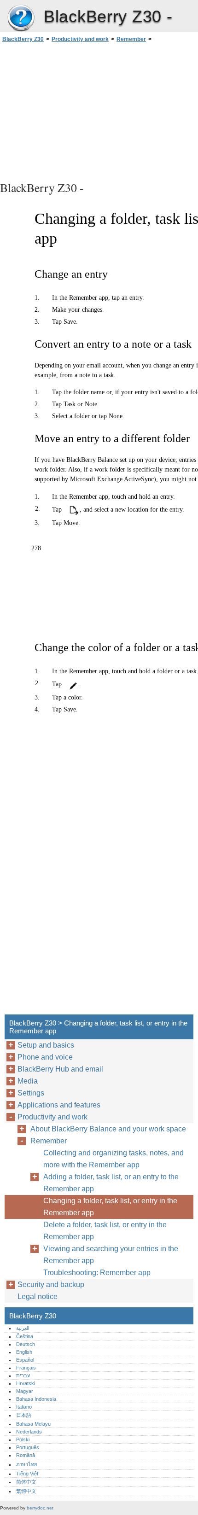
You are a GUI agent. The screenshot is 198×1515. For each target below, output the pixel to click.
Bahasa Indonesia (36, 1399)
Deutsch (25, 1344)
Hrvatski (25, 1383)
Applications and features (58, 1105)
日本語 (23, 1415)
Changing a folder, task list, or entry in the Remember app (110, 1207)
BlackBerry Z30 (21, 18)
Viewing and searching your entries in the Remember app (110, 1254)
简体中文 (26, 1482)
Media (27, 1081)
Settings (30, 1093)
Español (25, 1360)
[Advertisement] (99, 110)
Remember (131, 39)
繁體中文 (26, 1491)
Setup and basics (45, 1045)
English (24, 1352)
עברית (23, 1375)
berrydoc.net (40, 1507)
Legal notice (37, 1296)
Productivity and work (80, 39)
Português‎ (27, 1447)
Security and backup (50, 1284)
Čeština (24, 1336)
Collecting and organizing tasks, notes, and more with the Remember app (113, 1159)
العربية (22, 1328)
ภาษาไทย (26, 1464)
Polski (22, 1439)
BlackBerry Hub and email (60, 1069)
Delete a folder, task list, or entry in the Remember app (105, 1231)
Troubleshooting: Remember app (97, 1272)
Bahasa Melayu (33, 1424)
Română (25, 1455)
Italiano (24, 1407)
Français (26, 1367)
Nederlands (29, 1431)
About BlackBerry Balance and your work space (108, 1129)
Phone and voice (45, 1057)
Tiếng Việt (27, 1473)
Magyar (24, 1391)
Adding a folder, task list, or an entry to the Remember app (111, 1183)
